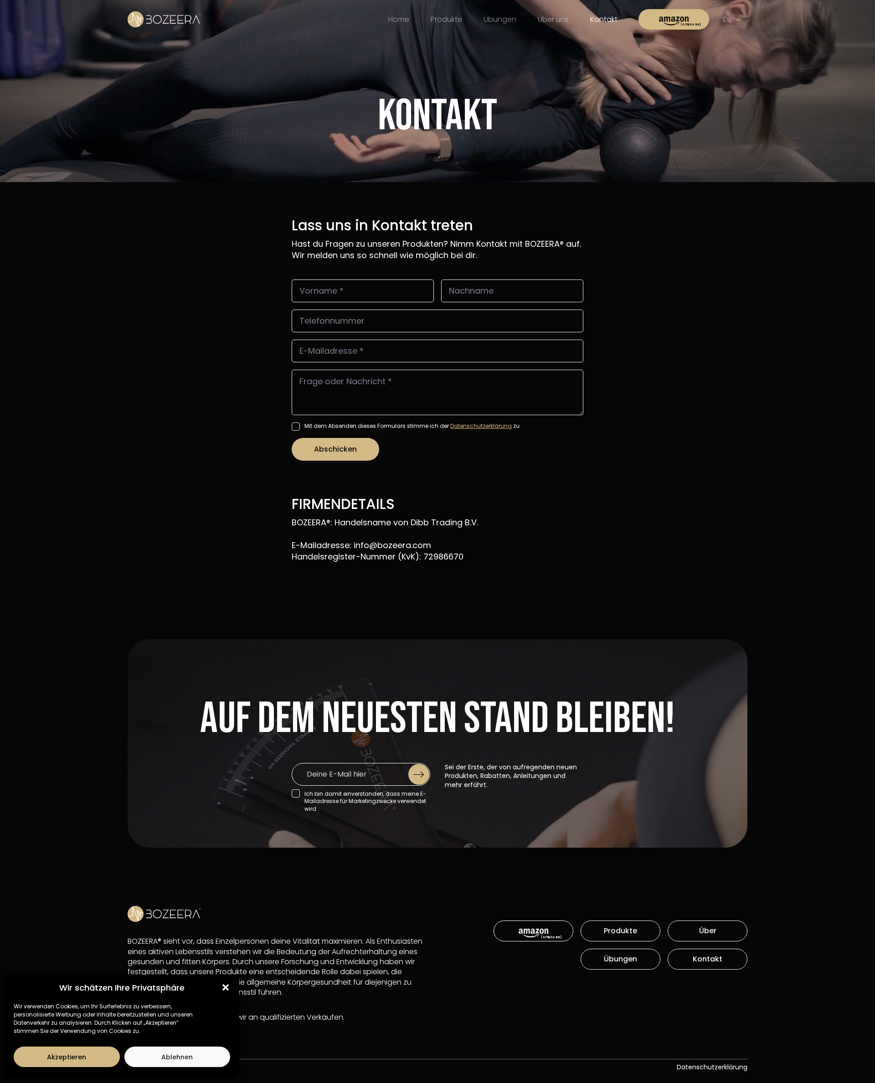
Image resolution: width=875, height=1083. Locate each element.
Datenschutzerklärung (481, 426)
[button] (225, 987)
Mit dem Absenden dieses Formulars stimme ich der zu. (412, 426)
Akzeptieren (66, 1057)
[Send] (418, 774)
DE (727, 19)
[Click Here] (673, 19)
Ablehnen (177, 1057)
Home (398, 19)
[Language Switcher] (739, 19)
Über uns (553, 19)
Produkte (446, 19)
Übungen (500, 19)
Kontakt (604, 19)
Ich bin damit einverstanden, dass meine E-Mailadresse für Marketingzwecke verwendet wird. (365, 801)
